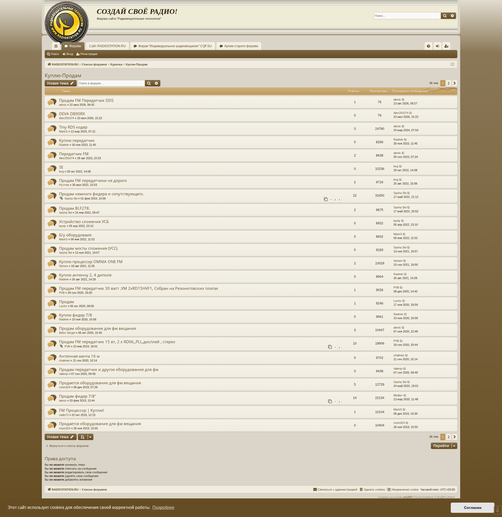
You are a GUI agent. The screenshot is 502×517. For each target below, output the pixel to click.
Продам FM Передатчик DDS (86, 100)
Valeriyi (63, 373)
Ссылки (57, 47)
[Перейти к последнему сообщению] (403, 100)
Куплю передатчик (77, 140)
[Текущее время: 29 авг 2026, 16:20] (452, 65)
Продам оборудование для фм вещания (97, 328)
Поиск (55, 53)
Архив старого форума (241, 46)
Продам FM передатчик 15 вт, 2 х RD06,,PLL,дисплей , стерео (117, 341)
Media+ (398, 395)
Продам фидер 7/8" (77, 396)
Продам (66, 301)
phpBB (407, 497)
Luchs (63, 306)
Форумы (75, 46)
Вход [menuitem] (438, 47)
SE (61, 167)
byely (62, 225)
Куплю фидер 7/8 (75, 315)
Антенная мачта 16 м (79, 356)
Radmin (64, 144)
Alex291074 (66, 118)
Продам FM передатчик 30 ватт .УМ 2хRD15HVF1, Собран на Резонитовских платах (138, 288)
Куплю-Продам (63, 75)
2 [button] (449, 83)
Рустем (64, 184)
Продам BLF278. (74, 208)
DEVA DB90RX (72, 113)
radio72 (64, 414)
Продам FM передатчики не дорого (93, 180)
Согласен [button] (472, 507)
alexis (62, 104)
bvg (61, 171)
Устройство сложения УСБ (84, 221)
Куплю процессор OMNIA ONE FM (91, 261)
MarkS (63, 131)
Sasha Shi (71, 198)
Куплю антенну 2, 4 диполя (85, 274)
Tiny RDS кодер (73, 127)
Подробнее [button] (163, 507)
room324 (64, 387)
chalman (64, 360)
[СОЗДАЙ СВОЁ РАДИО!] (70, 15)
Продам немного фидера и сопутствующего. (101, 193)
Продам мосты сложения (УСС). (88, 248)
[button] (454, 83)
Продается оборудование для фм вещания (100, 382)
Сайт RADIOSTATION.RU (107, 46)
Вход (69, 53)
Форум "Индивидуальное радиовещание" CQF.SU (175, 46)
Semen (63, 266)
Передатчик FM (74, 153)
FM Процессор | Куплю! (81, 410)
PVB (62, 292)
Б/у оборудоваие (75, 234)
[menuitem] (428, 46)
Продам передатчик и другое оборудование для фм (108, 369)
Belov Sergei (67, 332)
